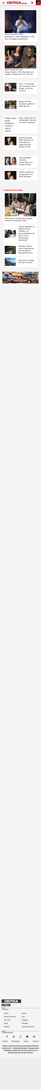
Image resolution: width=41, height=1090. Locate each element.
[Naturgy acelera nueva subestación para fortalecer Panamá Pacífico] (10, 250)
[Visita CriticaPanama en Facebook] (7, 1036)
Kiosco (24, 1013)
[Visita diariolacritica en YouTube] (27, 1036)
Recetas (7, 1026)
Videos (26, 1041)
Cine (23, 1016)
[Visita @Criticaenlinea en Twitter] (14, 1036)
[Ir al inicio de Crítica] (17, 2)
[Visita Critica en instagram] (34, 1036)
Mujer (6, 1023)
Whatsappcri (15, 1041)
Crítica (6, 1013)
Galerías (36, 1041)
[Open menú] (3, 2)
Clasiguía (25, 1020)
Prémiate (25, 1023)
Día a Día (7, 1020)
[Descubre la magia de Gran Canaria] (10, 262)
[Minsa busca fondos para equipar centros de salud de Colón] (20, 205)
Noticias (5, 1041)
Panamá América (10, 1016)
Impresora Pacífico (28, 1026)
